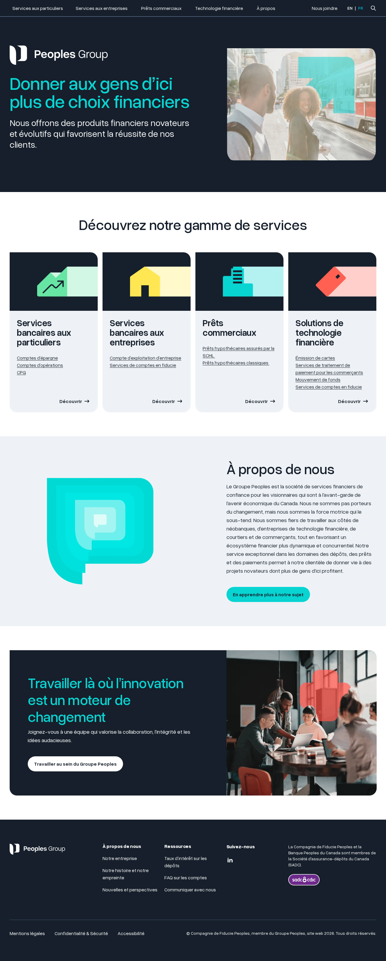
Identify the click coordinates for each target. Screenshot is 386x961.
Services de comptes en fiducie (143, 365)
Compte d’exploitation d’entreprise (145, 358)
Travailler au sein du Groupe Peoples (75, 764)
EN (350, 8)
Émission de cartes (315, 358)
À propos (266, 8)
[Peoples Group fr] (37, 851)
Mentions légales (27, 933)
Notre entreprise (120, 858)
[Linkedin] (230, 860)
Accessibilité (131, 933)
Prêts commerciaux (161, 8)
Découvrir (70, 401)
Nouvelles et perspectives (130, 890)
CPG (21, 372)
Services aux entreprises (102, 8)
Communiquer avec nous (190, 890)
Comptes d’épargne (37, 358)
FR (360, 8)
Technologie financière (219, 8)
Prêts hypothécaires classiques (236, 363)
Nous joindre (324, 8)
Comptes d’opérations (40, 365)
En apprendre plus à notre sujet (268, 594)
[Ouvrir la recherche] (373, 8)
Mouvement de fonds (318, 380)
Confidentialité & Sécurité (81, 933)
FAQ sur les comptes (186, 877)
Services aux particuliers (37, 8)
